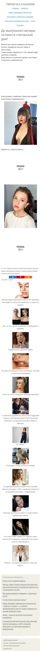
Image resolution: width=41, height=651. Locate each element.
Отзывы (20, 25)
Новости (24, 8)
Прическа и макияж (20, 4)
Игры (33, 21)
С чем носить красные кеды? (14, 600)
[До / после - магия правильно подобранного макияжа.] (20, 323)
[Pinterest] (20, 277)
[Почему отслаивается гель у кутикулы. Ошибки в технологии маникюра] (20, 368)
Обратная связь (7, 648)
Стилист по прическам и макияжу (10, 273)
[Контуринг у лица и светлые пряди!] (20, 463)
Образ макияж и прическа (13, 271)
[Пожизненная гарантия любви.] (20, 347)
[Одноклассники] (28, 277)
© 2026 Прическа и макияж (10, 640)
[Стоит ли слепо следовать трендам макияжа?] (20, 392)
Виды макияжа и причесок (20, 12)
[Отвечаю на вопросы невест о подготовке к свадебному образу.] (20, 510)
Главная (15, 8)
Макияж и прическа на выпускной (16, 268)
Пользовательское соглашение (17, 643)
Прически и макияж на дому (17, 21)
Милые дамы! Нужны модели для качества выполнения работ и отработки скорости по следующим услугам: (20, 587)
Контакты (5, 643)
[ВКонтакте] (13, 277)
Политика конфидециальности (11, 645)
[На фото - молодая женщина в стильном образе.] (20, 560)
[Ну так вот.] (20, 441)
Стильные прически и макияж (29, 271)
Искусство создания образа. (14, 581)
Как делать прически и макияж (20, 16)
